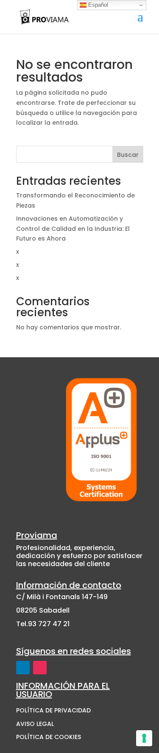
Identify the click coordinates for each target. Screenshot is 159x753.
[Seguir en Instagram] (40, 667)
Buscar (128, 155)
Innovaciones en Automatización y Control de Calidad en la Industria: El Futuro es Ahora (73, 228)
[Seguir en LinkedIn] (23, 667)
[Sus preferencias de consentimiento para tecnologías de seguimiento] (144, 738)
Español (97, 5)
